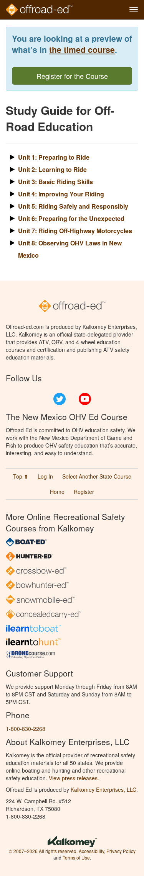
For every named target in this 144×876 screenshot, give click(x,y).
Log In (45, 476)
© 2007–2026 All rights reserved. (43, 851)
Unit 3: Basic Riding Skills (55, 181)
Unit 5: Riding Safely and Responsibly (73, 206)
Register (84, 491)
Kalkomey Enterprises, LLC (103, 789)
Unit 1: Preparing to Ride (53, 157)
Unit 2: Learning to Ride (52, 169)
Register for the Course (72, 76)
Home (57, 491)
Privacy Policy (121, 851)
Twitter (59, 399)
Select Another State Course (96, 476)
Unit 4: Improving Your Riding (61, 194)
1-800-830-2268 (25, 728)
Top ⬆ (20, 476)
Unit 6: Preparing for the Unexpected (71, 218)
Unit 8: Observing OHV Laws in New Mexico (70, 249)
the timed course (82, 49)
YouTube (85, 399)
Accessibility (91, 851)
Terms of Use (76, 857)
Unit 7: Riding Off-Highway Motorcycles (75, 230)
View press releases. (74, 778)
